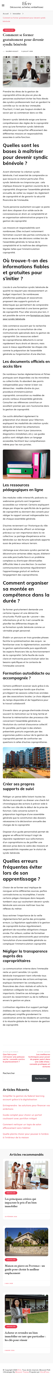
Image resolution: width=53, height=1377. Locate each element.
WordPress (44, 1372)
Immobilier (9, 30)
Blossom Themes (22, 1372)
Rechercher (9, 1073)
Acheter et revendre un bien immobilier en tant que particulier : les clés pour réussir (25, 1336)
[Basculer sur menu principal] (3, 5)
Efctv (26, 3)
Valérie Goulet (12, 51)
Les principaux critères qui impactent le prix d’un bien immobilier (21, 1202)
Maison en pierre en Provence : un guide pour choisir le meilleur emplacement (25, 1269)
